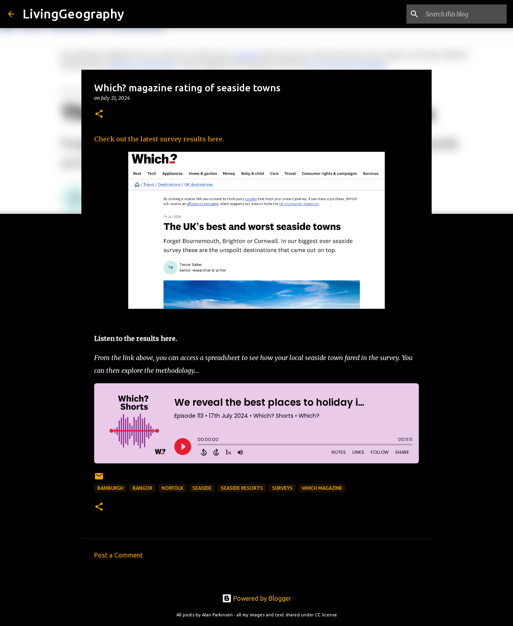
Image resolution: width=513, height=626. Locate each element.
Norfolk (172, 488)
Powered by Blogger (261, 598)
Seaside (202, 488)
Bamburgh (110, 488)
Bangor (142, 488)
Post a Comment (118, 555)
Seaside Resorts (242, 488)
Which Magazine (322, 488)
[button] (99, 114)
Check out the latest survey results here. (159, 139)
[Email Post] (99, 479)
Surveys (282, 488)
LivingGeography (73, 13)
